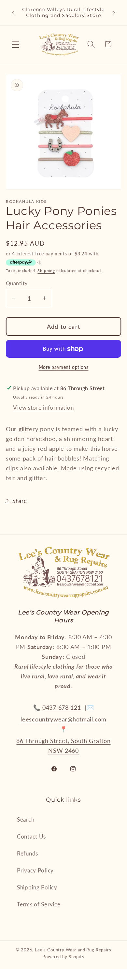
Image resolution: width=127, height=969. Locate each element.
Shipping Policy (37, 887)
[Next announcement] (114, 13)
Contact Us (31, 836)
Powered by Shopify (63, 956)
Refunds (27, 853)
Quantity (17, 283)
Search (25, 819)
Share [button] (19, 500)
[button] (15, 44)
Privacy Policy (35, 870)
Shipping (46, 270)
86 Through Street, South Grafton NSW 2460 (63, 745)
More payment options (64, 367)
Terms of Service (39, 904)
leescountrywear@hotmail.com (63, 719)
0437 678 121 (61, 707)
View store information (43, 407)
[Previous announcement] (13, 13)
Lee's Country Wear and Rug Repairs (73, 949)
